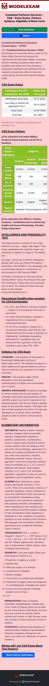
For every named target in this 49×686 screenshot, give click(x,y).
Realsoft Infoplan (32, 681)
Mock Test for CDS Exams (19, 655)
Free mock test (26, 29)
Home (26, 35)
